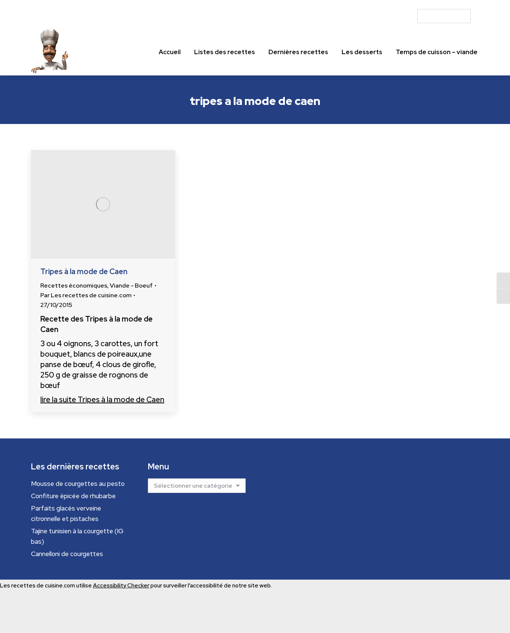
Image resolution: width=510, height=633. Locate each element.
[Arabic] (420, 4)
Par (85, 295)
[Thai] (474, 4)
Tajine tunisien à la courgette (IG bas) (77, 536)
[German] (447, 4)
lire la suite (102, 399)
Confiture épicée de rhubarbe (73, 496)
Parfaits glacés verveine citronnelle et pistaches (66, 513)
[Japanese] (461, 4)
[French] (441, 4)
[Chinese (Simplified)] (427, 4)
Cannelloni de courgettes (67, 554)
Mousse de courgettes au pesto (78, 484)
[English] (434, 4)
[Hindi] (454, 4)
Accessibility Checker (121, 585)
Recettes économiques (73, 285)
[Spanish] (467, 4)
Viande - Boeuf (131, 285)
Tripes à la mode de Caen (83, 271)
